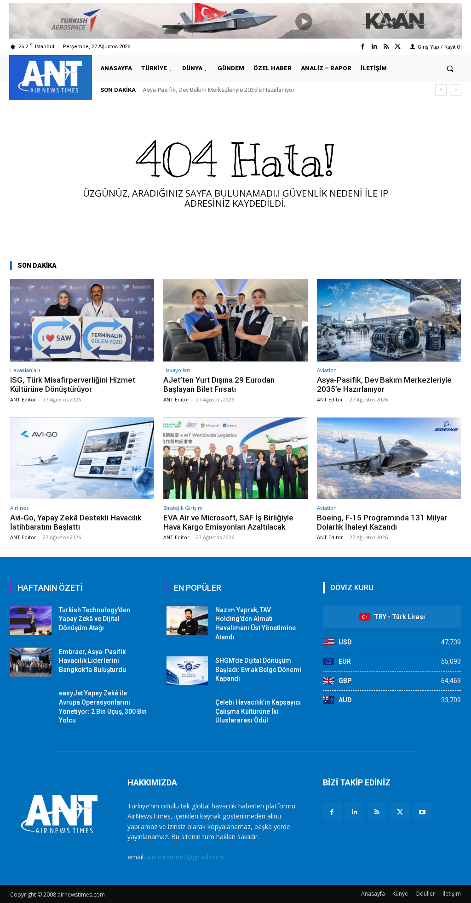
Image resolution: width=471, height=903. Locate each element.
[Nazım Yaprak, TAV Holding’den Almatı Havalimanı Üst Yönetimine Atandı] (187, 620)
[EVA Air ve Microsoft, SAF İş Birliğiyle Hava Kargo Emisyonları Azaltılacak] (235, 459)
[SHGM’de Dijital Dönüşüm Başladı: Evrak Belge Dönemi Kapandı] (187, 670)
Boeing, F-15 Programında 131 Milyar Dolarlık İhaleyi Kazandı (382, 522)
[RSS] (377, 812)
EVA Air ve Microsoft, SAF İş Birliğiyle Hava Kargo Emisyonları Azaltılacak (228, 522)
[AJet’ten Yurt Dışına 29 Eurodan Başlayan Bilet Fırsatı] (235, 320)
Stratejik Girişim (183, 507)
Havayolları (176, 369)
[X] (400, 812)
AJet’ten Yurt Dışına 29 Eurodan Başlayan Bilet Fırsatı (219, 384)
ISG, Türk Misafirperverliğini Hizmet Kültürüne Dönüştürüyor (72, 384)
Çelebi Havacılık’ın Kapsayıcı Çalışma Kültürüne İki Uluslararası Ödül (258, 711)
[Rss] (386, 46)
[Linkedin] (374, 46)
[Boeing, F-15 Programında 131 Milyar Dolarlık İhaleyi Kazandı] (389, 459)
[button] (450, 68)
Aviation (327, 369)
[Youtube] (422, 812)
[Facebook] (362, 46)
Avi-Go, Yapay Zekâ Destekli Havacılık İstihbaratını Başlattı (76, 522)
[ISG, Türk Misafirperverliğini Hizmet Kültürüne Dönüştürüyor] (82, 320)
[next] (455, 90)
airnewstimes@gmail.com (185, 856)
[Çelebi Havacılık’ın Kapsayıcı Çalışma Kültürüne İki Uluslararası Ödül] (187, 712)
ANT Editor (23, 399)
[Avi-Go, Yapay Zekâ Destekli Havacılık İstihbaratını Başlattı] (82, 459)
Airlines (19, 507)
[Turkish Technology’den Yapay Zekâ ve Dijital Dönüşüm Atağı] (31, 620)
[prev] (441, 90)
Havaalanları (25, 369)
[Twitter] (397, 46)
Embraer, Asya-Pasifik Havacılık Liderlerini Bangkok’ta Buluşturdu (92, 660)
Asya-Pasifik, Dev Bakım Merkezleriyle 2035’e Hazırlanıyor (218, 89)
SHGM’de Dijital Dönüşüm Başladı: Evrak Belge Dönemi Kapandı (258, 669)
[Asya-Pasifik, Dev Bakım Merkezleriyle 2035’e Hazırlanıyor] (389, 320)
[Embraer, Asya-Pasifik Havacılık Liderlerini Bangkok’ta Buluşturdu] (31, 662)
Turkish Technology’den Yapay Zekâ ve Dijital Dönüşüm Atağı (94, 619)
